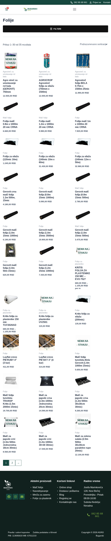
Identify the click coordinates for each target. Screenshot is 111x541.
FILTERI (55, 28)
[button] (74, 9)
